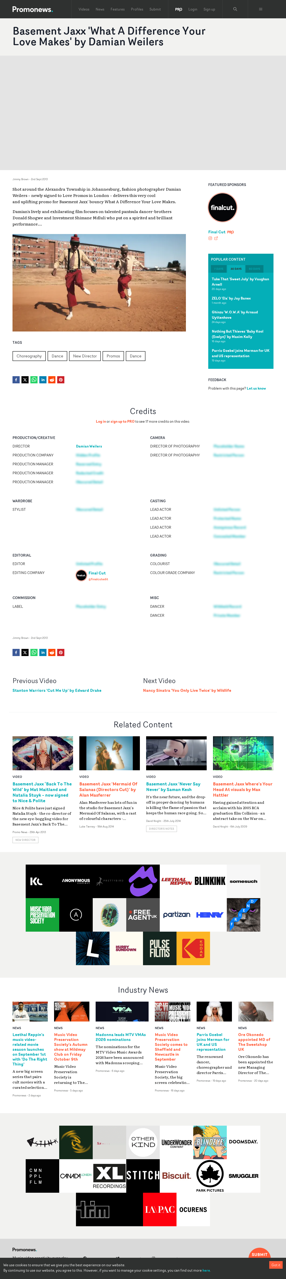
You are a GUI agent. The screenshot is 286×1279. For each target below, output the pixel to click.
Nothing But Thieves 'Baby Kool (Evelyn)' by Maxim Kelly (237, 334)
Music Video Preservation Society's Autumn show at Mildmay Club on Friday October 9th (71, 1047)
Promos (113, 356)
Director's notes (161, 829)
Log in (101, 421)
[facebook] (16, 379)
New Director (85, 356)
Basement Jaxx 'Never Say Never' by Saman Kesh (173, 786)
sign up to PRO (123, 421)
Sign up (209, 9)
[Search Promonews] (235, 9)
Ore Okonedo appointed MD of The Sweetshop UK (254, 1042)
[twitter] (25, 379)
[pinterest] (60, 379)
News (100, 9)
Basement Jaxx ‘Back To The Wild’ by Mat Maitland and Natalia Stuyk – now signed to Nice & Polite (42, 792)
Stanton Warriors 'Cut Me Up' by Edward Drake (57, 690)
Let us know (256, 388)
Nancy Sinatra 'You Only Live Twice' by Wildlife (187, 690)
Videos (84, 9)
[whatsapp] (34, 379)
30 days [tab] (236, 269)
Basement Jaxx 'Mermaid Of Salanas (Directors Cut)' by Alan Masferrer (108, 789)
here (206, 1270)
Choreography (29, 356)
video (17, 776)
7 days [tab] (218, 269)
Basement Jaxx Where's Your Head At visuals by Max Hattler (243, 789)
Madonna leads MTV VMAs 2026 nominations (121, 1037)
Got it (275, 1264)
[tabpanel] (240, 321)
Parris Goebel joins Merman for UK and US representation (240, 353)
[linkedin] (42, 379)
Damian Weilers (89, 446)
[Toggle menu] (260, 9)
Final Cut (216, 232)
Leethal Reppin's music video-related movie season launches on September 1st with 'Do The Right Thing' (30, 1049)
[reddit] (51, 379)
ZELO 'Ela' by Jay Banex (231, 298)
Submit (155, 9)
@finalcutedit (98, 579)
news (17, 1028)
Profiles (137, 9)
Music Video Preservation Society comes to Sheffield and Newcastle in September (171, 1047)
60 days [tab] (254, 269)
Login (192, 9)
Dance (57, 356)
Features (118, 9)
